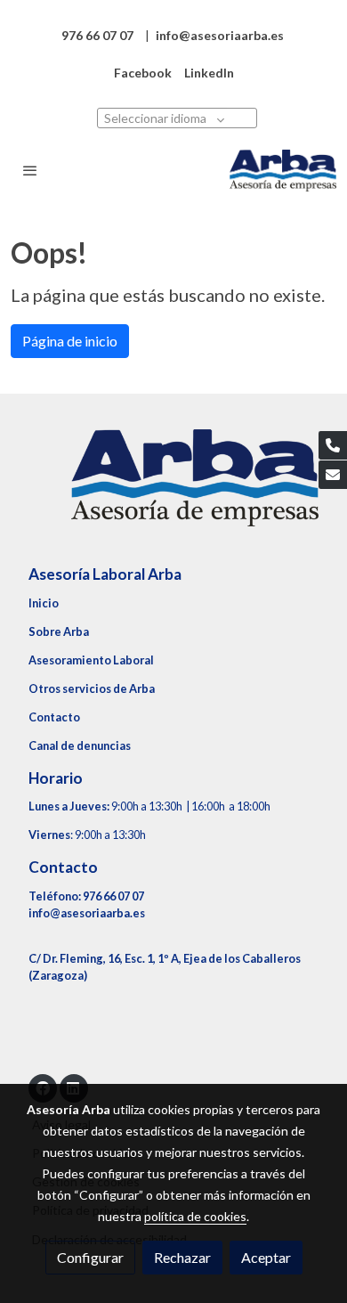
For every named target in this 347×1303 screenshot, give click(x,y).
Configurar (90, 1257)
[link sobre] (173, 488)
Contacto (54, 717)
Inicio (43, 603)
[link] (283, 170)
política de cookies (195, 1216)
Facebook (143, 72)
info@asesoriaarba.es (86, 913)
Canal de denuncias (79, 745)
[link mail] (333, 474)
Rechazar (182, 1257)
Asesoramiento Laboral (91, 660)
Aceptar (266, 1257)
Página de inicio (69, 340)
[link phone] (333, 445)
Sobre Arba (58, 631)
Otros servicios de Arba (91, 688)
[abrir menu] (30, 170)
